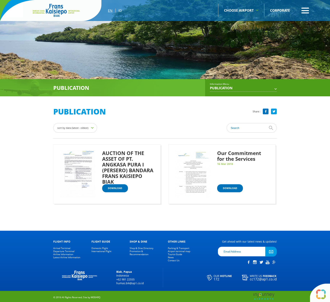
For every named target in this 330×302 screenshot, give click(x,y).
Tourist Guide (175, 254)
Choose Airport (239, 10)
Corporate (280, 10)
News (171, 257)
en (110, 10)
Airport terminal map (179, 251)
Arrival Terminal (61, 248)
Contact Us (174, 260)
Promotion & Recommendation (139, 253)
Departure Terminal (63, 251)
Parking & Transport (178, 248)
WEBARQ (95, 297)
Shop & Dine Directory (141, 248)
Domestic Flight (99, 248)
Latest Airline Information (66, 257)
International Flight (101, 251)
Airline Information (63, 254)
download (115, 188)
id (120, 10)
